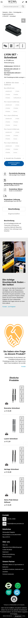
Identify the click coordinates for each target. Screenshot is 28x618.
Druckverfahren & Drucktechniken (11, 534)
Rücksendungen (7, 556)
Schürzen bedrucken (8, 574)
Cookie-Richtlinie (7, 549)
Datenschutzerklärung (8, 554)
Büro (10, 12)
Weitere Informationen (7, 616)
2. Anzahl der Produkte (12, 158)
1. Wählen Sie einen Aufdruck (11, 84)
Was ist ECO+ (6, 537)
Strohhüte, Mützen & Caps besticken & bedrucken (13, 566)
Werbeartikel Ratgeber (8, 532)
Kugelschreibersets (7, 14)
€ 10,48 (7, 411)
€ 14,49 (7, 505)
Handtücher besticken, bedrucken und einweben (12, 570)
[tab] (13, 209)
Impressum (5, 552)
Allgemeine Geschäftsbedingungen (12, 547)
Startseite (5, 12)
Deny (24, 616)
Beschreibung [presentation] (14, 209)
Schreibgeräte (17, 12)
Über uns (5, 545)
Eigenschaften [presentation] (14, 214)
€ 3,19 (7, 441)
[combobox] (11, 6)
